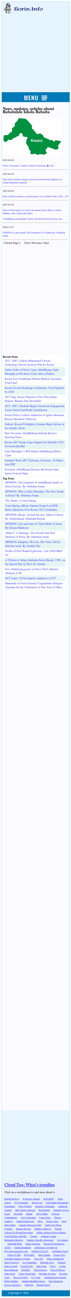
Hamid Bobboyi (11, 1198)
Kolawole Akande (31, 1198)
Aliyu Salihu (42, 1213)
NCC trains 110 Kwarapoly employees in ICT (30, 578)
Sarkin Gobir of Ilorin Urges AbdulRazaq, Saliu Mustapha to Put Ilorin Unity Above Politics (32, 371)
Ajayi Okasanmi (28, 1217)
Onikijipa (28, 1284)
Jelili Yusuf (9, 1273)
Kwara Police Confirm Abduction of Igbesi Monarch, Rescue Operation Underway (34, 417)
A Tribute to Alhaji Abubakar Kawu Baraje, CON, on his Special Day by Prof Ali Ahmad (35, 562)
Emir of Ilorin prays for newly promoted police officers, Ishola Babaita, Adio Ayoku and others (32, 211)
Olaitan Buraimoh (22, 1247)
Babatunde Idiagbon (13, 1239)
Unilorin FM (27, 1266)
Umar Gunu (44, 1217)
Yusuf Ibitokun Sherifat (15, 1236)
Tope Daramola (56, 1281)
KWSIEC (25, 1269)
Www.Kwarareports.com (16, 1251)
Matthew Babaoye (42, 1228)
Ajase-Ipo (38, 1258)
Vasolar (33, 1236)
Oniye (53, 1266)
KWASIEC (29, 1254)
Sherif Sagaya (40, 1269)
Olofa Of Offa (14, 1254)
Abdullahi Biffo (14, 1243)
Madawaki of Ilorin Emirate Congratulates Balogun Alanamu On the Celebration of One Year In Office (34, 585)
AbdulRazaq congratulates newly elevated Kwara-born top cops (32, 218)
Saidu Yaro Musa (53, 1224)
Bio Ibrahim (44, 1210)
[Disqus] (35, 639)
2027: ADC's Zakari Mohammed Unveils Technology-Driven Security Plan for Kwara (29, 362)
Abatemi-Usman (48, 1236)
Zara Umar (41, 1266)
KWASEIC (48, 1198)
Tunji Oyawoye (11, 1262)
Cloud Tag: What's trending (29, 1184)
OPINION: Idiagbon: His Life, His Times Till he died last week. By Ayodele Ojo (32, 544)
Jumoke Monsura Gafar (30, 1224)
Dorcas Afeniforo (12, 1284)
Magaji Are (37, 1202)
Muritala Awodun (47, 1273)
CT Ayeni (35, 1277)
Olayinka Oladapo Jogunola (17, 1258)
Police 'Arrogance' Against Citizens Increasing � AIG (28, 165)
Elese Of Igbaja (20, 1277)
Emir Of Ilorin (57, 1270)
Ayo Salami (62, 1239)
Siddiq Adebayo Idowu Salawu (51, 1232)
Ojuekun (8, 1228)
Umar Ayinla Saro (27, 1273)
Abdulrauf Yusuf (60, 1251)
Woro (40, 1221)
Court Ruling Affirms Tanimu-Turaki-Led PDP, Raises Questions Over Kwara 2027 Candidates (31, 507)
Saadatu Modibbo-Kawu (33, 1281)
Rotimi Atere (52, 1221)
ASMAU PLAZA (39, 1251)
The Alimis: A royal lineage (20, 500)
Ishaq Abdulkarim (55, 1258)
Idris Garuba (44, 1254)
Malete (29, 1213)
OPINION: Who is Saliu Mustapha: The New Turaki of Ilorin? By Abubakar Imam (34, 493)
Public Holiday (11, 1281)
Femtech (61, 1262)
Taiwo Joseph (10, 1266)
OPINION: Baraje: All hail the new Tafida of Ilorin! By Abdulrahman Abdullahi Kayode (34, 516)
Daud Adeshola (32, 1243)
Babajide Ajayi (47, 1262)
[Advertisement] (35, 48)
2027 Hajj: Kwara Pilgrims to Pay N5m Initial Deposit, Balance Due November (31, 399)
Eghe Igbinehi (25, 1206)
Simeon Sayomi (23, 1228)
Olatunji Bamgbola (25, 1221)
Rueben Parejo (43, 1284)
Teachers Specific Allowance (40, 1239)
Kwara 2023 (59, 1254)
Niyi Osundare (21, 1202)
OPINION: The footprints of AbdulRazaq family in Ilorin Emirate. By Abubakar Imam (34, 484)
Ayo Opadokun (29, 1262)
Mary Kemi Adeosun (25, 1210)
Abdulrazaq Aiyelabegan (45, 1247)
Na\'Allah (18, 1213)
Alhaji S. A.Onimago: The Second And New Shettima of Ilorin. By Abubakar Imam (30, 535)
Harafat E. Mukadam (45, 1206)
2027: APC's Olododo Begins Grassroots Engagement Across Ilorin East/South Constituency (34, 408)
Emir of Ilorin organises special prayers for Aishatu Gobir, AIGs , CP (35, 196)
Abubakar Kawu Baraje (55, 1277)
